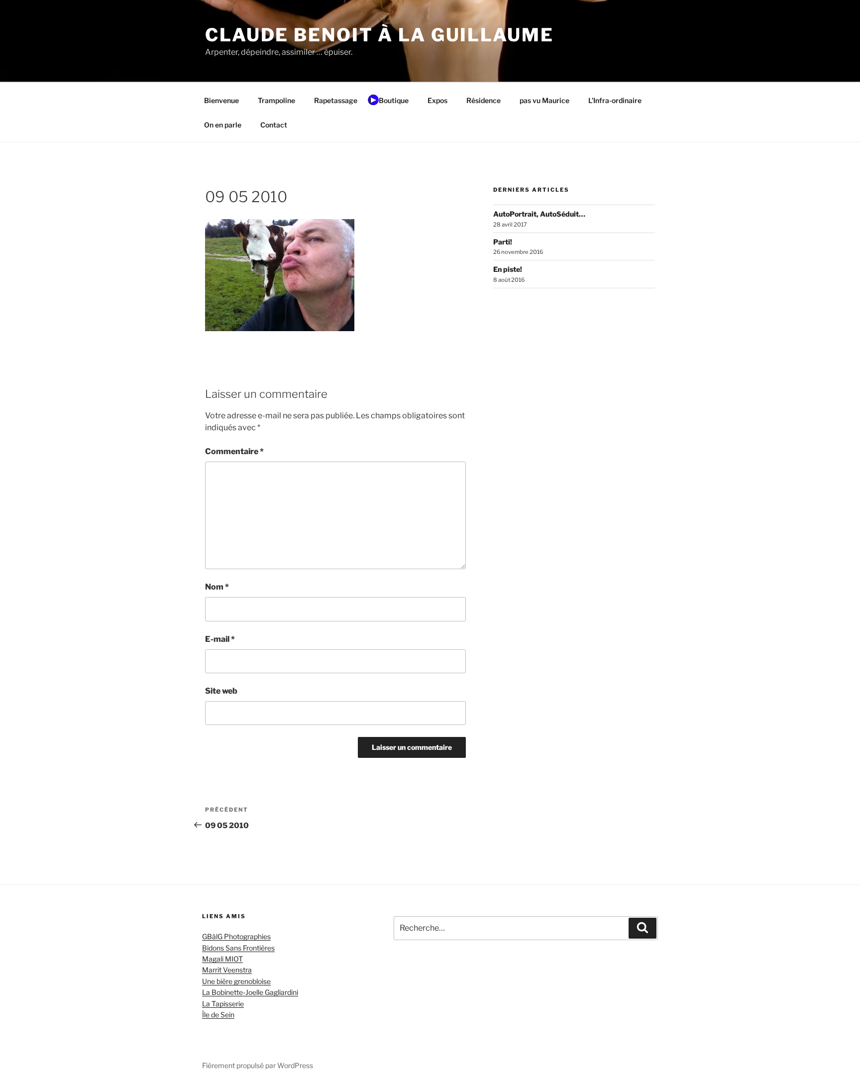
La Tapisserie (223, 1003)
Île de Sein (218, 1014)
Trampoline (276, 100)
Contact (273, 125)
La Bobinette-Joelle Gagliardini (250, 992)
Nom (217, 587)
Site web (221, 691)
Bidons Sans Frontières (238, 948)
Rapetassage (335, 100)
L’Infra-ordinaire (615, 100)
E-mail (220, 639)
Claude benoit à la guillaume (379, 35)
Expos (437, 100)
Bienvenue (221, 100)
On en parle (222, 125)
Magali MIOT (222, 959)
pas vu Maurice (544, 100)
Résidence (483, 100)
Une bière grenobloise (236, 981)
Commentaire (234, 451)
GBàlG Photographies (236, 936)
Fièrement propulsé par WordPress (257, 1065)
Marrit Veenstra (227, 970)
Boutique (394, 100)
